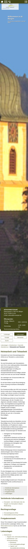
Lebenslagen (20, 334)
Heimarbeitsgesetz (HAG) (11, 513)
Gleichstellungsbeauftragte (17, 544)
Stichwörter (20, 337)
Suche (7, 340)
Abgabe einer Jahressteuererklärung (17, 536)
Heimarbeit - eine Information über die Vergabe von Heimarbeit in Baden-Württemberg (14, 503)
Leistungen (7, 334)
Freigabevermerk (9, 491)
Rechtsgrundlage (10, 490)
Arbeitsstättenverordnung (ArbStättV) (14, 514)
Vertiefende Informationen (12, 488)
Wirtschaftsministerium (7, 525)
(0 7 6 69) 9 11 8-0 (11, 313)
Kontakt (7, 337)
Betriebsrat (13, 542)
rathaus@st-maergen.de (14, 315)
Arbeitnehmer (13, 345)
